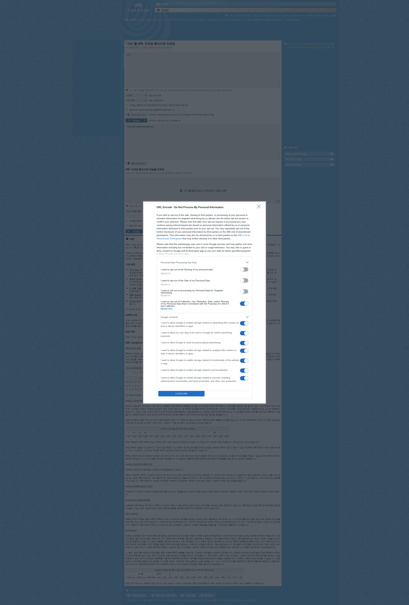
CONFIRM (181, 394)
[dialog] (204, 302)
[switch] (244, 269)
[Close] (260, 207)
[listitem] (204, 262)
